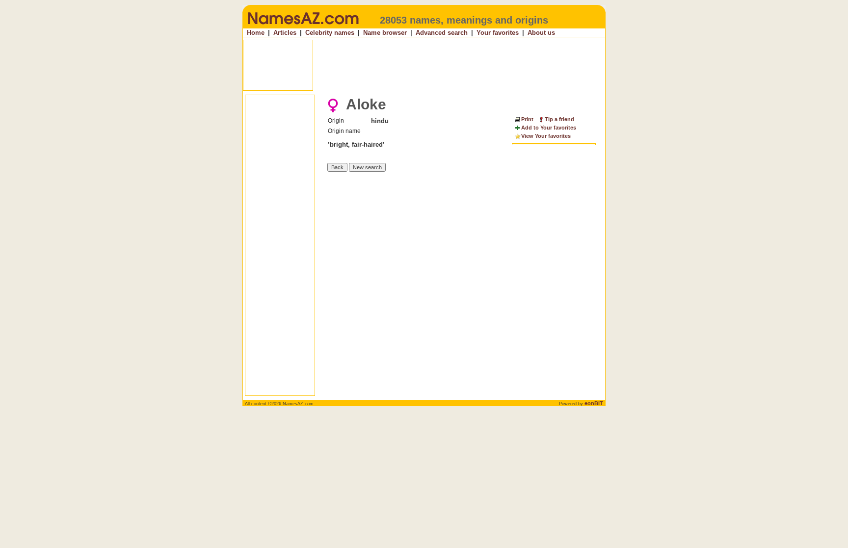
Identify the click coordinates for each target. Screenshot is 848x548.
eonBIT (593, 403)
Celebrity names (329, 32)
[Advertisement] (425, 65)
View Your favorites (546, 136)
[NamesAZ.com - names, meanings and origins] (302, 26)
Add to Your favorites (548, 127)
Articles (284, 32)
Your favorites (498, 32)
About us (541, 32)
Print (527, 119)
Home (256, 32)
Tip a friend (559, 119)
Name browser (385, 32)
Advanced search (442, 32)
